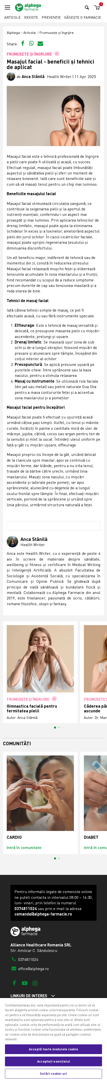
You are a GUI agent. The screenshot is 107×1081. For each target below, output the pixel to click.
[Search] (87, 7)
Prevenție (51, 17)
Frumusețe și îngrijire (56, 32)
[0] (96, 7)
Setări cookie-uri (53, 1074)
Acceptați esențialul (53, 1061)
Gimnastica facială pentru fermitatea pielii (32, 708)
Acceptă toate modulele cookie (53, 1049)
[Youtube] (24, 983)
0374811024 (27, 959)
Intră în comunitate (24, 847)
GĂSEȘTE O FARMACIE (82, 17)
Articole (12, 17)
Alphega (13, 32)
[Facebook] (14, 983)
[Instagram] (35, 983)
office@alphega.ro (33, 968)
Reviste (31, 17)
